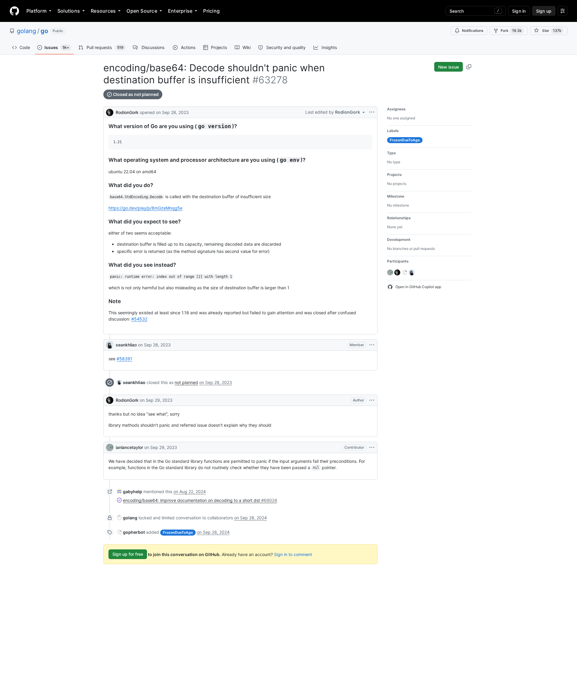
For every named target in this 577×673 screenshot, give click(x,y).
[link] (131, 382)
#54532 (139, 318)
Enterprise (180, 11)
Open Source (142, 11)
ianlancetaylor (129, 447)
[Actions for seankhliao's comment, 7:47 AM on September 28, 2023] (372, 345)
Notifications (472, 30)
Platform (36, 11)
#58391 (124, 358)
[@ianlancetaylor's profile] (109, 447)
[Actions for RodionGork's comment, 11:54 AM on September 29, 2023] (372, 400)
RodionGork (127, 112)
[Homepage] (14, 11)
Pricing (211, 11)
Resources (103, 11)
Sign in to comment (293, 554)
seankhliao (126, 344)
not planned (186, 382)
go (44, 31)
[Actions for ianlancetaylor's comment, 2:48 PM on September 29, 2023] (372, 447)
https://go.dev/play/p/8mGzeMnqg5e (145, 208)
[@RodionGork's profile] (109, 111)
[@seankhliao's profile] (109, 345)
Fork (511, 30)
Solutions (68, 11)
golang (26, 31)
